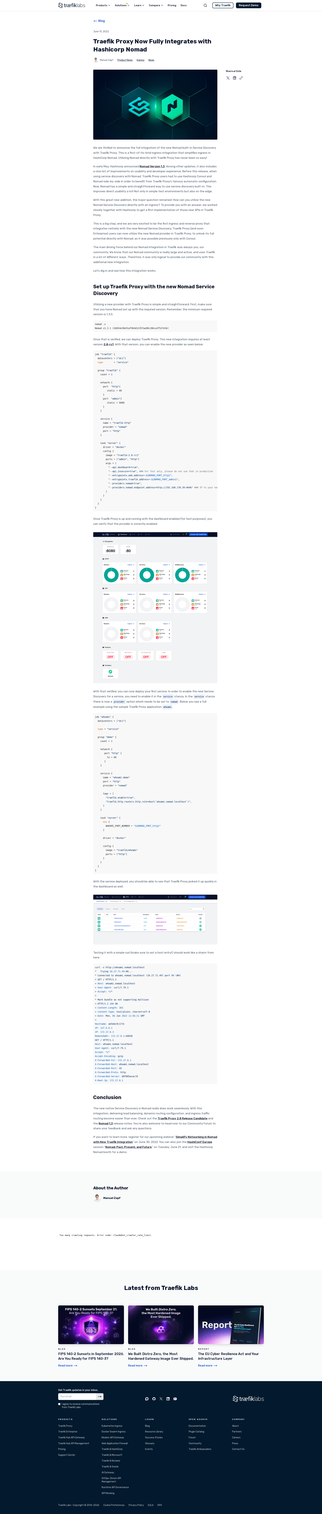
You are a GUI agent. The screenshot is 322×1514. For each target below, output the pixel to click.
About (235, 1426)
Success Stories (154, 1437)
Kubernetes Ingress (112, 1426)
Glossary (149, 1443)
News (151, 60)
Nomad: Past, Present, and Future (128, 1147)
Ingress (140, 60)
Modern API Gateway (113, 1437)
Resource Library (154, 1431)
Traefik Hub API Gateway (71, 1437)
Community (195, 1443)
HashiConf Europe (199, 1142)
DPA (159, 1505)
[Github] (154, 1398)
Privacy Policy (136, 1505)
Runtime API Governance (115, 1487)
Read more (65, 1365)
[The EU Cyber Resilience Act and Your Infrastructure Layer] (231, 1336)
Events (149, 1449)
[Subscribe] (99, 1396)
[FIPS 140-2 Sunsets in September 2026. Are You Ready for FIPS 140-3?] (91, 1336)
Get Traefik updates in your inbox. (78, 1390)
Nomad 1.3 (106, 1123)
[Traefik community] (147, 1398)
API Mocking (108, 1493)
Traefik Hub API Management (73, 1443)
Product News (125, 60)
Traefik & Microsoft (112, 1455)
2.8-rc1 (109, 344)
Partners (237, 1431)
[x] (161, 1398)
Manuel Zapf (106, 60)
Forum (192, 1437)
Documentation (197, 1426)
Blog (147, 1426)
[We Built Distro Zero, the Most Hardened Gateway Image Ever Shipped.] (161, 1336)
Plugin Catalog (196, 1431)
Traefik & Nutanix (111, 1460)
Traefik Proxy (65, 1426)
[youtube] (175, 1398)
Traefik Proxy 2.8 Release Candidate (182, 1118)
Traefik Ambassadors (200, 1449)
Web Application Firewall (115, 1443)
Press (235, 1443)
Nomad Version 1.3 (152, 166)
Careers (236, 1437)
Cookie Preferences (114, 1505)
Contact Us (238, 1449)
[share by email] (241, 78)
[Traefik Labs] (71, 5)
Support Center (66, 1455)
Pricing (62, 1449)
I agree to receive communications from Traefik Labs (80, 1406)
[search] (205, 5)
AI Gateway (108, 1472)
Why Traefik (223, 5)
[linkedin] (168, 1398)
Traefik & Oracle (110, 1466)
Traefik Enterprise (67, 1431)
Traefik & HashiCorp (112, 1449)
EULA (150, 1505)
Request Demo (248, 5)
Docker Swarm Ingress (114, 1431)
